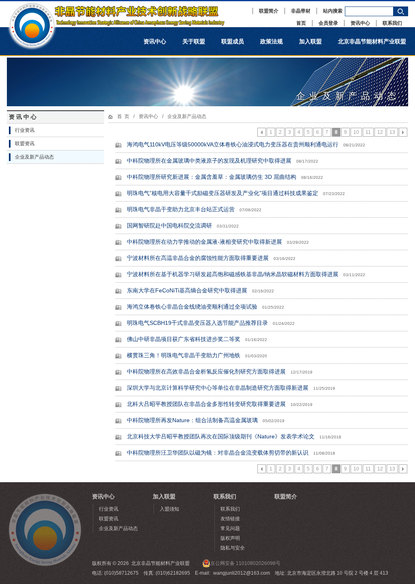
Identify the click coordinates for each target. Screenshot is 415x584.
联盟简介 (268, 11)
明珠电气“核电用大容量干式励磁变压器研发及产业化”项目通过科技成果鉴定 (222, 193)
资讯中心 (360, 23)
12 (380, 132)
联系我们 (392, 23)
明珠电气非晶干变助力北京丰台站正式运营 (181, 209)
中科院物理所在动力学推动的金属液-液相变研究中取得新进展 (204, 241)
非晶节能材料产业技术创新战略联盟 (124, 14)
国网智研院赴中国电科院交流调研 (169, 225)
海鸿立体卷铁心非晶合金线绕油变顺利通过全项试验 (192, 306)
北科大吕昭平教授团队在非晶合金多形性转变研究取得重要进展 (206, 404)
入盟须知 (169, 509)
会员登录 (328, 23)
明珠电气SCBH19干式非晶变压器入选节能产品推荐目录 (197, 323)
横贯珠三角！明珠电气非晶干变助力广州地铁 (183, 355)
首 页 (123, 116)
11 (368, 132)
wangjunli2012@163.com (241, 573)
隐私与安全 (232, 548)
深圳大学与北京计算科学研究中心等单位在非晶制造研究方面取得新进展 (217, 387)
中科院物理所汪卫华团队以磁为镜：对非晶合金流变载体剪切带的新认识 (217, 452)
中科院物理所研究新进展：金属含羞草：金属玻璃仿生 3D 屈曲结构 (211, 177)
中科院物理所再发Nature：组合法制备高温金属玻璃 (192, 420)
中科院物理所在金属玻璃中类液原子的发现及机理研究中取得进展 (209, 160)
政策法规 (271, 41)
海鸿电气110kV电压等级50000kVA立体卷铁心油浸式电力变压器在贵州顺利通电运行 (232, 144)
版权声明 (230, 538)
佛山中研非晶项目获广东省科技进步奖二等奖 (183, 339)
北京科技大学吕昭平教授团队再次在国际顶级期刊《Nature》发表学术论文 (220, 436)
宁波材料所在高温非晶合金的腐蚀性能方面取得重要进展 (198, 258)
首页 (301, 23)
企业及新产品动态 (34, 157)
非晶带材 (300, 11)
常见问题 (230, 528)
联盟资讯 (24, 143)
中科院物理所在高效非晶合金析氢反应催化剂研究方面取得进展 (206, 371)
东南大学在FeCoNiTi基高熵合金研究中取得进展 (187, 290)
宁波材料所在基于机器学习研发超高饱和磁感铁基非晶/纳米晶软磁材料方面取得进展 (232, 274)
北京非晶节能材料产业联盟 (372, 41)
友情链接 (230, 519)
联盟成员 (232, 41)
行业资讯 (24, 130)
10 (356, 132)
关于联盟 (193, 41)
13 (392, 132)
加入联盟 (310, 41)
